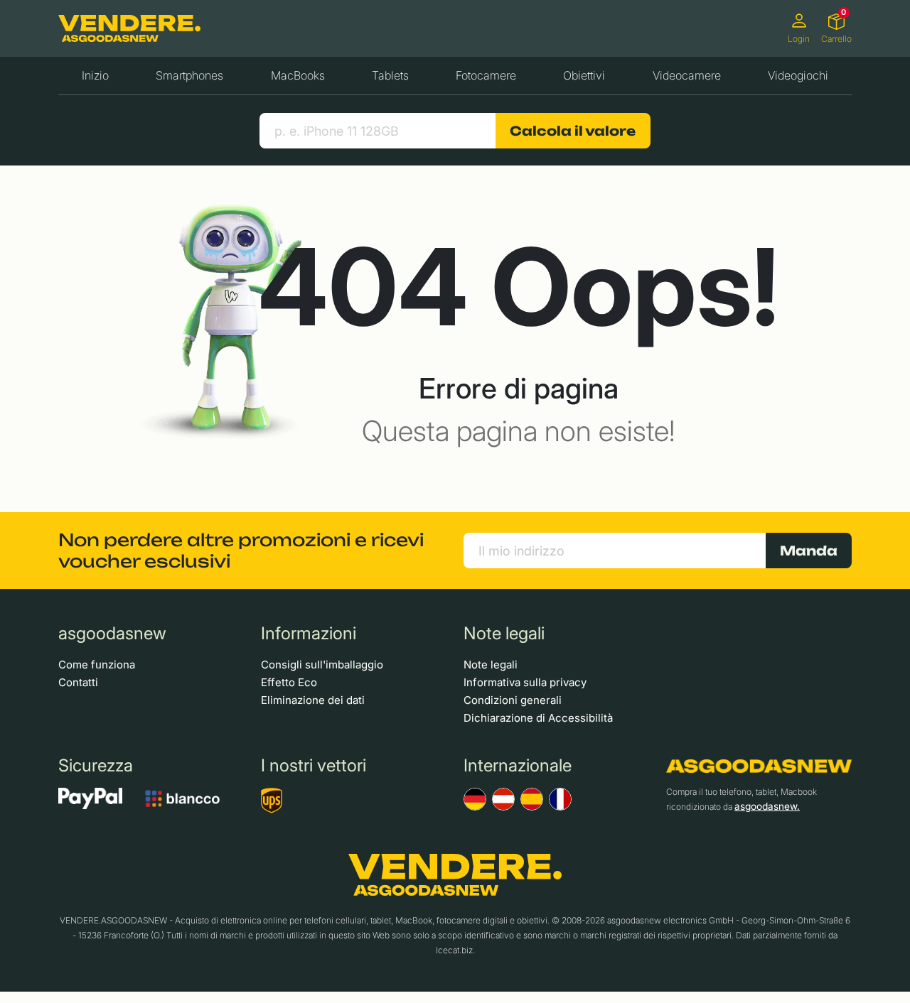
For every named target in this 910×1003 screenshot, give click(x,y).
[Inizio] (129, 29)
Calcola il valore (573, 131)
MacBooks (298, 75)
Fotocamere (486, 75)
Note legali (491, 664)
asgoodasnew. (767, 806)
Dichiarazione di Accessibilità (538, 718)
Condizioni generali (513, 700)
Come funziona (96, 664)
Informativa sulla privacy (525, 682)
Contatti (78, 682)
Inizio (95, 75)
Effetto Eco (289, 682)
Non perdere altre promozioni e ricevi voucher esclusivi (241, 550)
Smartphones (189, 75)
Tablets (390, 75)
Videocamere (687, 75)
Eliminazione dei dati (313, 700)
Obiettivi (584, 75)
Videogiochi (798, 75)
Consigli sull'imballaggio (322, 664)
